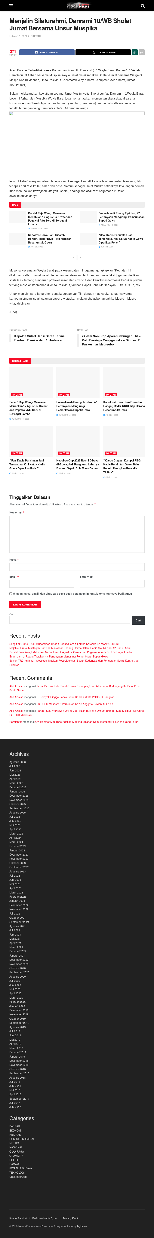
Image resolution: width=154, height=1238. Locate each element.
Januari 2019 (17, 1056)
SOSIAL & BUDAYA (20, 1168)
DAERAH (36, 36)
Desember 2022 (19, 905)
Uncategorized (18, 1176)
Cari (11, 614)
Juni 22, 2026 (106, 246)
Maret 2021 (16, 947)
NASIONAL (16, 1147)
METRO (14, 1143)
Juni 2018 (15, 1086)
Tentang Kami (70, 1218)
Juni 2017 (15, 1107)
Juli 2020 (14, 980)
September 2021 (19, 922)
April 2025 (15, 829)
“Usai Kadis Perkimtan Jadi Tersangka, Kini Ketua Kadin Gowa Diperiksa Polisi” (121, 238)
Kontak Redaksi (18, 1218)
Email (14, 576)
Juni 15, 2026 (111, 477)
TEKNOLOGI (17, 1172)
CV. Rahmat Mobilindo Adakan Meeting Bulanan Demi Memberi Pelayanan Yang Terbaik (87, 722)
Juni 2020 (15, 985)
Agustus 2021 (17, 926)
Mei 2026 (14, 774)
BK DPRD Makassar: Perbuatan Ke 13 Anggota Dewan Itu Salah (75, 704)
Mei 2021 (14, 938)
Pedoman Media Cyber (44, 1218)
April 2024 (15, 837)
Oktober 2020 (17, 968)
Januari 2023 (17, 900)
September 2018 (19, 1073)
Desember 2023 (19, 854)
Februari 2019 (17, 1052)
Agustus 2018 (17, 1077)
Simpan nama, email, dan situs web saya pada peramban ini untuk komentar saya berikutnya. (73, 593)
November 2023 (19, 858)
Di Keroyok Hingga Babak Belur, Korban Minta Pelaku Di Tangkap (75, 697)
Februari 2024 (17, 846)
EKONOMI (15, 1130)
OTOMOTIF (16, 1155)
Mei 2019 (14, 1039)
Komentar (16, 512)
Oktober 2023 (17, 863)
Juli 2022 (14, 913)
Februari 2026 (17, 787)
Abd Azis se (16, 686)
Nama (14, 559)
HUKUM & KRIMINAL (22, 1139)
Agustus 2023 (17, 871)
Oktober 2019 (17, 1018)
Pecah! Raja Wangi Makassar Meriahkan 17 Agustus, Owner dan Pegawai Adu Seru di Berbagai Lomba (50, 218)
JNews (20, 1226)
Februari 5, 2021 (18, 36)
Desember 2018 (19, 1060)
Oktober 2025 (17, 804)
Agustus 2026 (17, 762)
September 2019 (19, 1023)
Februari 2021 (17, 951)
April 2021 (15, 943)
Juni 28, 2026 (36, 246)
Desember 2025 (19, 795)
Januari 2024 (17, 850)
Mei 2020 (14, 989)
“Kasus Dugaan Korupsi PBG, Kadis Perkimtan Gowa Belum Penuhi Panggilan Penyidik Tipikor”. (122, 466)
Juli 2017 (14, 1103)
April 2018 (15, 1094)
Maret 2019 (16, 1048)
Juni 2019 (15, 1035)
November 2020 (19, 964)
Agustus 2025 (17, 812)
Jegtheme (82, 1226)
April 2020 (15, 993)
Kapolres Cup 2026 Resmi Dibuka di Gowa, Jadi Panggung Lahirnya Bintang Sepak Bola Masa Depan (77, 464)
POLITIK (14, 1160)
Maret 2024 (16, 842)
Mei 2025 (14, 825)
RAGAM (14, 1164)
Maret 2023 (16, 892)
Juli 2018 (14, 1081)
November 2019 (19, 1014)
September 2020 (19, 972)
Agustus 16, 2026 (39, 228)
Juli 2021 (14, 930)
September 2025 (19, 808)
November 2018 (19, 1065)
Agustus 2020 (17, 976)
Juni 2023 (15, 879)
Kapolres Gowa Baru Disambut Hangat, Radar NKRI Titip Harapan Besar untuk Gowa (50, 238)
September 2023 (19, 867)
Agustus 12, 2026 (109, 225)
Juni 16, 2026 (64, 473)
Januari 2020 (17, 1006)
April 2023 (15, 888)
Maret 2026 (16, 783)
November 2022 (19, 909)
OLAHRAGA (16, 1151)
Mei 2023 (14, 884)
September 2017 (19, 1098)
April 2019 (15, 1044)
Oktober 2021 (17, 917)
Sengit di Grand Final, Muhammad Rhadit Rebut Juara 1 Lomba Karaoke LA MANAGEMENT (64, 644)
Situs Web (86, 576)
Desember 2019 (19, 1010)
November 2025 (19, 800)
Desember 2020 (19, 959)
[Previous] (73, 257)
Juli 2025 (14, 816)
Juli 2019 (14, 1031)
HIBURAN (15, 1134)
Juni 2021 (15, 934)
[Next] (80, 257)
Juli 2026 (14, 766)
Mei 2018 (14, 1090)
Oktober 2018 (17, 1069)
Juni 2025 (15, 821)
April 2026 (15, 779)
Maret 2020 (16, 997)
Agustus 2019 (17, 1027)
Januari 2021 (17, 955)
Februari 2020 (17, 1002)
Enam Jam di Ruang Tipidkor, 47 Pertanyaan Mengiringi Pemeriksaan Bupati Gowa (122, 216)
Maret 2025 (16, 833)
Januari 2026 (17, 791)
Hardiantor (15, 722)
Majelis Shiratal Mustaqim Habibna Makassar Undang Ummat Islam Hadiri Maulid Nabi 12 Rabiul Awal (70, 648)
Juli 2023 (14, 875)
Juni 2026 (15, 770)
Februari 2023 (17, 896)
